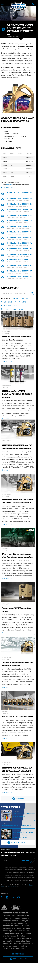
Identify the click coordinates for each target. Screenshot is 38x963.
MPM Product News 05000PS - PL (19, 243)
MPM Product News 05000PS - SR (19, 265)
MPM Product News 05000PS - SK (19, 254)
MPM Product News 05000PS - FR (19, 221)
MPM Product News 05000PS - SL (19, 260)
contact (9, 185)
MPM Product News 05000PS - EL (19, 204)
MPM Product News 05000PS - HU (19, 226)
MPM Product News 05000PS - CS (19, 193)
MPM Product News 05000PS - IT (19, 232)
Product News (9, 188)
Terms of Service (11, 886)
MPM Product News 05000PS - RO (19, 249)
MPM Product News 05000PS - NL (19, 237)
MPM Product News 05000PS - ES (19, 215)
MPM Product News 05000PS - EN (19, 209)
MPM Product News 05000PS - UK (19, 276)
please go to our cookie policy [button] (14, 948)
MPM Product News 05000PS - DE (19, 198)
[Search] (33, 2)
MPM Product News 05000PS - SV (19, 271)
